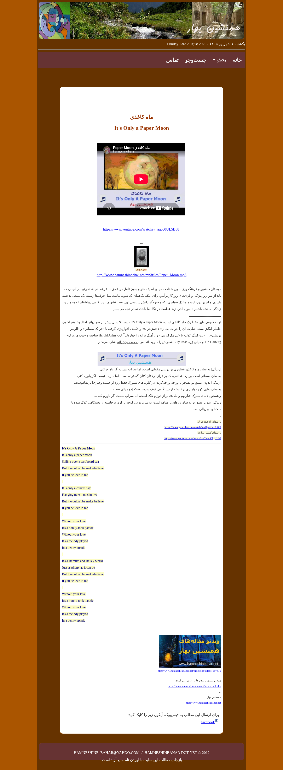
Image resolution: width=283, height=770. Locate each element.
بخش (220, 59)
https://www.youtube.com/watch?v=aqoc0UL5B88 (141, 229)
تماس (172, 60)
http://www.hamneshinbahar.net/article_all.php (194, 686)
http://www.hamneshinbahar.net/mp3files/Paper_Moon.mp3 (141, 275)
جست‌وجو (195, 60)
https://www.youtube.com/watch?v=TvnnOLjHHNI (192, 438)
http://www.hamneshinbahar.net (203, 702)
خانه (237, 60)
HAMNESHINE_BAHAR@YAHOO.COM (107, 753)
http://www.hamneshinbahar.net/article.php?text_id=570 (189, 670)
